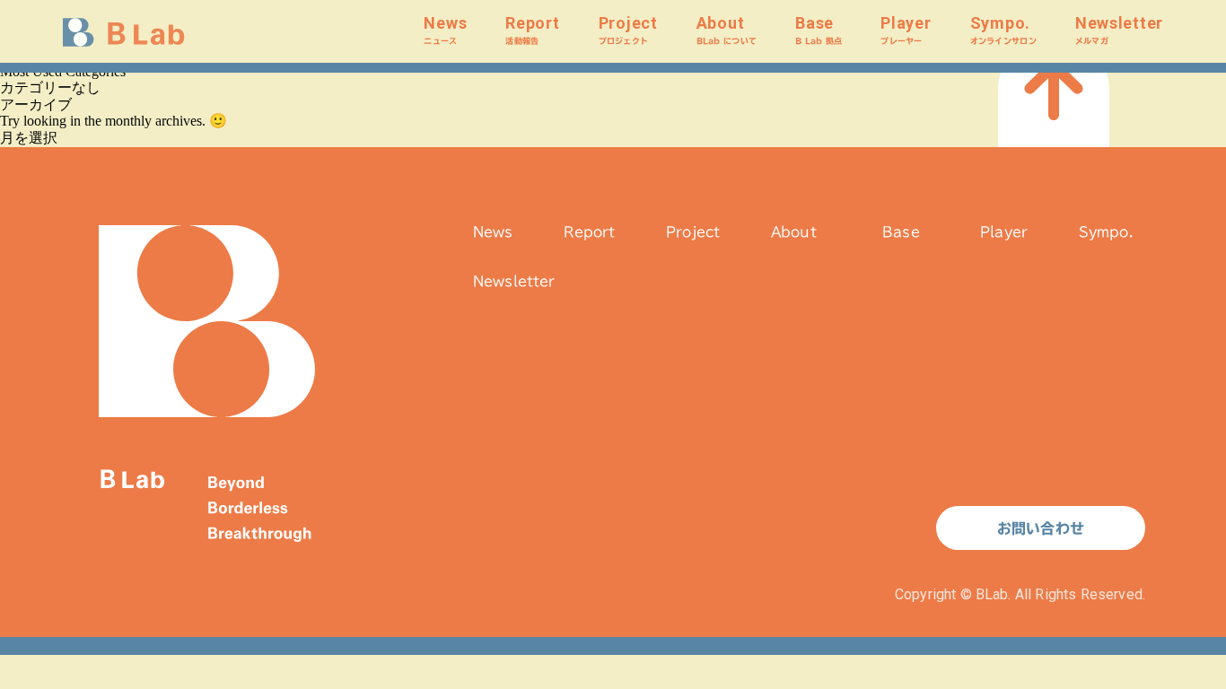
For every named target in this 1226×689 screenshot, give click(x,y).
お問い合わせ (1040, 528)
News (445, 29)
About (726, 29)
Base (818, 29)
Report (532, 29)
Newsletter (1119, 29)
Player (905, 29)
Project (628, 29)
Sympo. (1003, 29)
